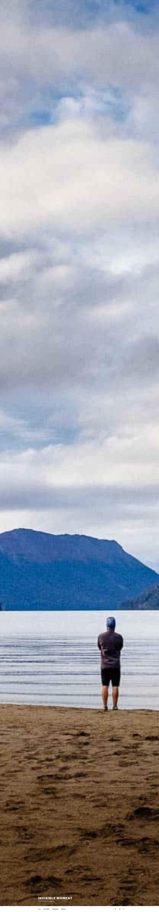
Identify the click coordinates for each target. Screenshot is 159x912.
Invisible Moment (55, 898)
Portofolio (46, 909)
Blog (39, 909)
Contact (63, 909)
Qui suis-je (55, 909)
